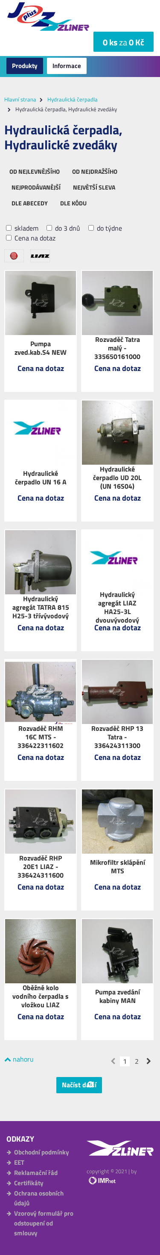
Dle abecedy (30, 203)
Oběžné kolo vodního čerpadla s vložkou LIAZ (40, 996)
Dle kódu (73, 203)
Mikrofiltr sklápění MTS (117, 866)
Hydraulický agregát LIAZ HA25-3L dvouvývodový (117, 607)
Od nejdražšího (94, 171)
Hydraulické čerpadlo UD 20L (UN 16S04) (117, 477)
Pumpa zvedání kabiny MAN (117, 996)
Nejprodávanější (36, 187)
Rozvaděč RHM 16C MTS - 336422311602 (40, 737)
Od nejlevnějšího (34, 171)
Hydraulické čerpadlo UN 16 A (41, 477)
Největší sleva (94, 187)
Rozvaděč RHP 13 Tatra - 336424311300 (117, 737)
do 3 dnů (66, 228)
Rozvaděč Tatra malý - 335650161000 (117, 348)
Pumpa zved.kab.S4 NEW (41, 347)
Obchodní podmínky (41, 1152)
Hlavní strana (20, 99)
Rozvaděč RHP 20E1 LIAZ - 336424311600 (40, 866)
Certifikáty (29, 1183)
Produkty (25, 66)
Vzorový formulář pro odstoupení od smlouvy (43, 1223)
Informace (66, 66)
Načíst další (79, 1085)
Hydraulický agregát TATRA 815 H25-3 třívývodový (40, 607)
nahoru (22, 1059)
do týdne (108, 228)
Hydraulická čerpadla (72, 99)
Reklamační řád (36, 1173)
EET (19, 1162)
